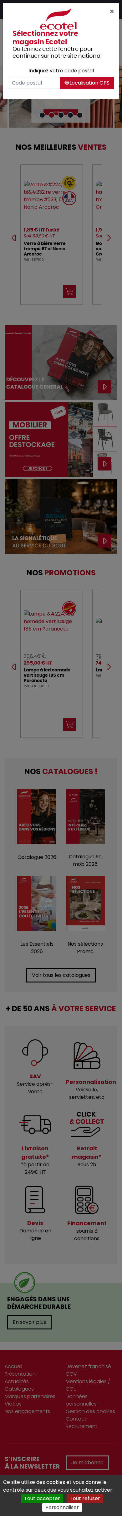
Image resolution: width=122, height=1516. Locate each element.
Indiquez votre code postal (61, 70)
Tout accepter (42, 1498)
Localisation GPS (89, 82)
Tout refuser (85, 1498)
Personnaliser (62, 1507)
